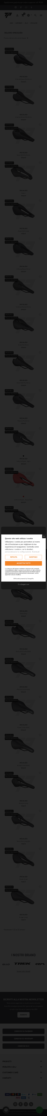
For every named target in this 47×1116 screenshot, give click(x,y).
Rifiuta (13, 557)
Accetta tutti (23, 563)
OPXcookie (16, 578)
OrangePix (30, 578)
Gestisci (33, 557)
